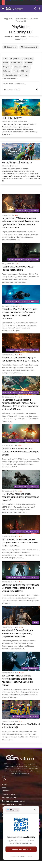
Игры (17, 19)
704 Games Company (10, 75)
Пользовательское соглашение (13, 801)
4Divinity (16, 71)
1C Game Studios (27, 58)
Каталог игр (11, 47)
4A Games (6, 71)
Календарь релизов (31, 47)
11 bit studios (14, 58)
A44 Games (24, 75)
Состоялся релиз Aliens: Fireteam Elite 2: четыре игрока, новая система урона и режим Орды (20, 588)
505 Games (25, 71)
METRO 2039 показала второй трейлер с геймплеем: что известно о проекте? (20, 497)
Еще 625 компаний (9, 79)
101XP (5, 58)
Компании (24, 19)
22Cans (5, 63)
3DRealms (26, 67)
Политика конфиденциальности (13, 804)
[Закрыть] (35, 810)
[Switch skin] (35, 9)
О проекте (5, 791)
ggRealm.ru (10, 19)
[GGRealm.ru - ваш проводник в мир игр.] (15, 8)
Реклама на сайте (8, 794)
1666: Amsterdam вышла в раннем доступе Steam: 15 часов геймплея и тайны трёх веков (20, 542)
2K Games (28, 63)
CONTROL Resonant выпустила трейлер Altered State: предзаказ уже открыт (20, 452)
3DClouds (17, 67)
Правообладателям (9, 797)
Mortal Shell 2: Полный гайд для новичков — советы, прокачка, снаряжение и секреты (17, 633)
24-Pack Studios (16, 63)
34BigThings (7, 67)
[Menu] (3, 9)
